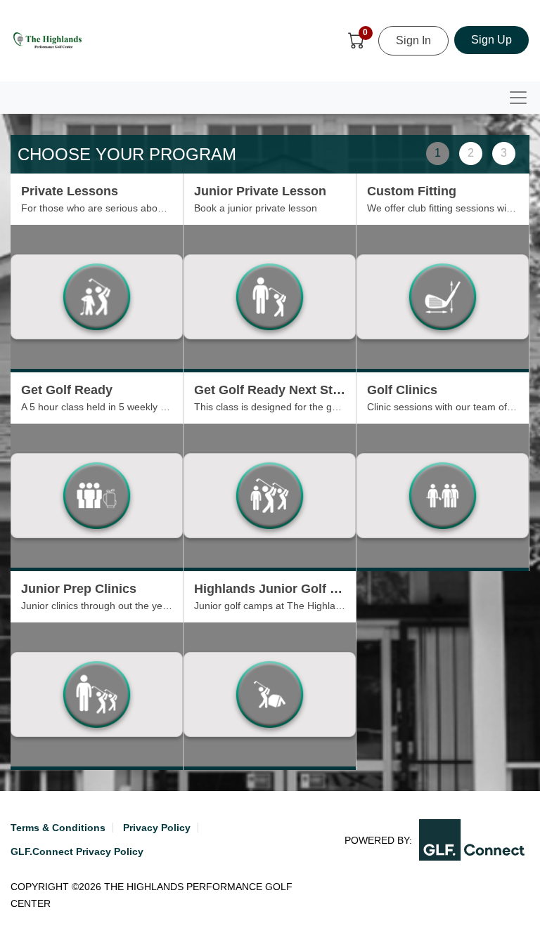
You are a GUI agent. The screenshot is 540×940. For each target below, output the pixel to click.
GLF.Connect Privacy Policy (77, 851)
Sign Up (491, 40)
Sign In (413, 40)
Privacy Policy (157, 827)
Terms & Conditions (58, 827)
